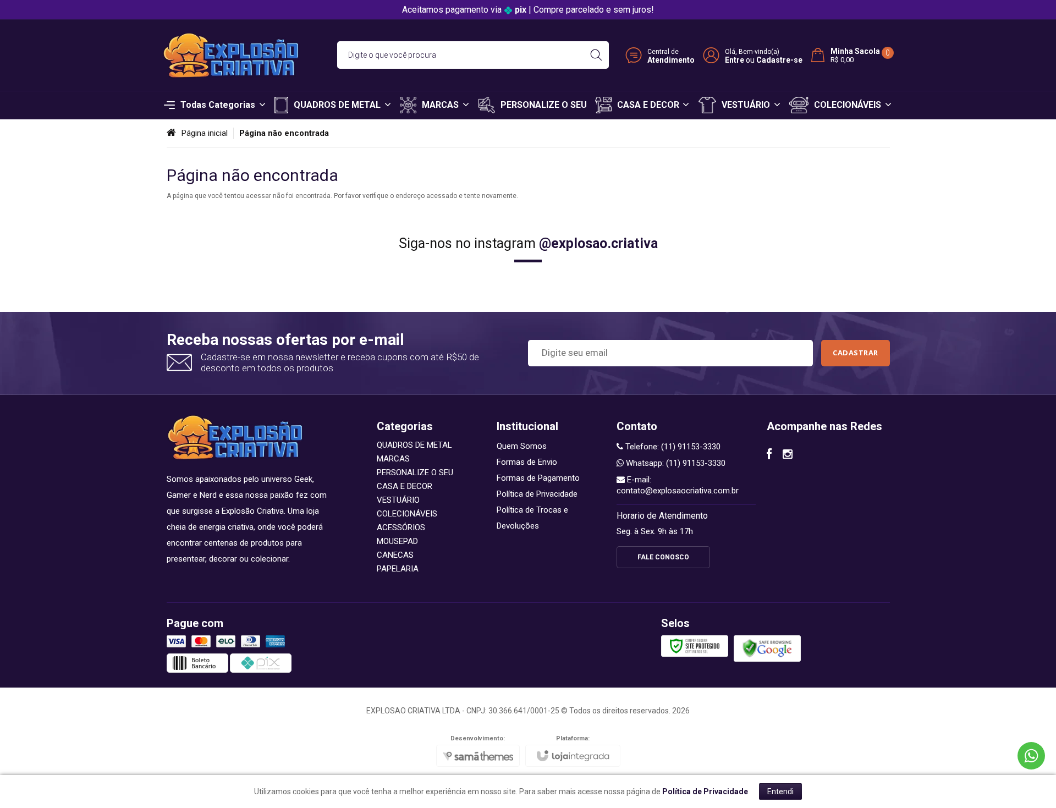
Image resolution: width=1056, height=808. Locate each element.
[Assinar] (855, 353)
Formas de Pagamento (538, 478)
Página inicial (205, 133)
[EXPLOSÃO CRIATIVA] (231, 55)
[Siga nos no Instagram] (788, 455)
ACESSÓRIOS (401, 527)
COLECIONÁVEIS (407, 514)
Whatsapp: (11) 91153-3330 (674, 463)
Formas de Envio (527, 462)
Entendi (780, 791)
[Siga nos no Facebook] (769, 455)
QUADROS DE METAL (414, 445)
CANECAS (395, 555)
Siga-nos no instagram (528, 243)
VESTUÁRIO (398, 500)
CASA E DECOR (404, 486)
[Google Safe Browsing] (767, 648)
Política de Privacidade (537, 494)
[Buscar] (596, 55)
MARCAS (393, 459)
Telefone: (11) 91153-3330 (672, 447)
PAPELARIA (398, 569)
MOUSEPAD (397, 541)
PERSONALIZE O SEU (415, 472)
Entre (734, 60)
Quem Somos (522, 446)
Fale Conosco (663, 557)
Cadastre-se (779, 60)
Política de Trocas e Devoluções (532, 518)
